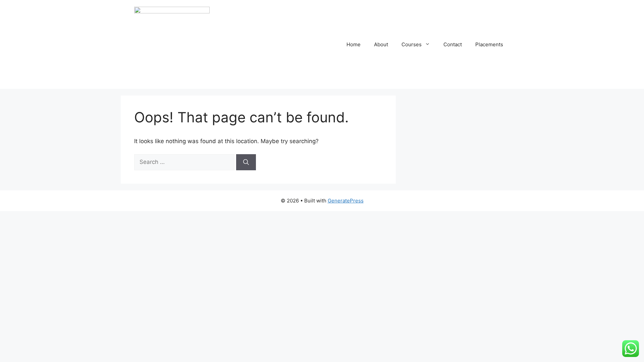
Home (353, 44)
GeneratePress (346, 200)
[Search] (246, 162)
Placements (489, 44)
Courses (411, 44)
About (381, 44)
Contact (452, 44)
